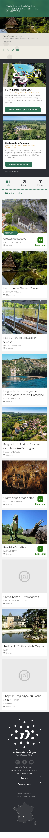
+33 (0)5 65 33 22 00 (24, 767)
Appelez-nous (24, 784)
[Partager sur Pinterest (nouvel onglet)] (13, 50)
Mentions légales (24, 793)
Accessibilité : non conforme (24, 796)
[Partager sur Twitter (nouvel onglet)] (8, 50)
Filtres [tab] (40, 185)
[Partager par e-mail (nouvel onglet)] (17, 50)
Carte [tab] (23, 185)
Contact (24, 778)
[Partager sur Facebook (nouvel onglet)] (4, 50)
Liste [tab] (7, 185)
